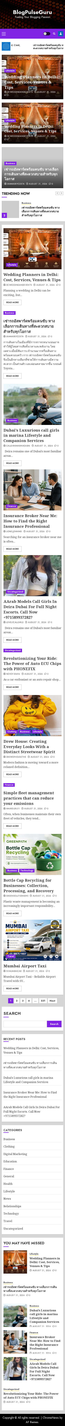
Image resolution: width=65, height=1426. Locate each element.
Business (10, 163)
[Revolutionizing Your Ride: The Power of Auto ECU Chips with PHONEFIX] (32, 650)
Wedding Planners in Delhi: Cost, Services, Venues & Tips (31, 82)
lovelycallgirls (15, 622)
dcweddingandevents (20, 92)
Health (7, 1184)
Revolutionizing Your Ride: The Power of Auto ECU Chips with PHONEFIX (32, 663)
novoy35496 (13, 674)
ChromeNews (51, 1418)
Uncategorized (15, 591)
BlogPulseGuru (32, 12)
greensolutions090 (17, 896)
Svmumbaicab (13, 971)
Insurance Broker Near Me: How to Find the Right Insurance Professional (30, 521)
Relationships (12, 1206)
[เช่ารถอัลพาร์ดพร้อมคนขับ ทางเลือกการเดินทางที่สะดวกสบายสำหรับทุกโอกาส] (10, 209)
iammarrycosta (16, 184)
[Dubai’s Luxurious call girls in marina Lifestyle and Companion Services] (32, 404)
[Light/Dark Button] (46, 33)
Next (52, 1000)
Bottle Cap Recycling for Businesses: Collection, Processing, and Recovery (28, 885)
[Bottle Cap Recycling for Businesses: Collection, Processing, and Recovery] (32, 854)
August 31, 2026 (46, 92)
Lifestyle (10, 70)
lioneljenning (14, 531)
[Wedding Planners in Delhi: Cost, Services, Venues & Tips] (32, 248)
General (8, 1176)
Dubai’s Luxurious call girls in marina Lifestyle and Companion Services (31, 435)
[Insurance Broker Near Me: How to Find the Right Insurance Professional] (32, 489)
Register (60, 33)
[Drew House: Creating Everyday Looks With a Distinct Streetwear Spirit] (32, 715)
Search (12, 1013)
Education (10, 1161)
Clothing (11, 731)
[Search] (54, 33)
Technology (26, 870)
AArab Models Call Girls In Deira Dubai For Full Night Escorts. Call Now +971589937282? (30, 609)
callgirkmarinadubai (18, 446)
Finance (11, 506)
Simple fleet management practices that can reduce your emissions (28, 798)
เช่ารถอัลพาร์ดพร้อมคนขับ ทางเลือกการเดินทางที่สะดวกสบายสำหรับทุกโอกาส (31, 174)
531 (43, 1000)
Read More (12, 302)
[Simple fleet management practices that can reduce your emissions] (32, 785)
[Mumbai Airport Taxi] (32, 940)
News (7, 1199)
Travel (10, 956)
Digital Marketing (15, 1154)
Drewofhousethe (16, 757)
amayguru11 (13, 808)
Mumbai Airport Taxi (24, 965)
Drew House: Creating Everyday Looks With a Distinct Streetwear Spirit (29, 746)
